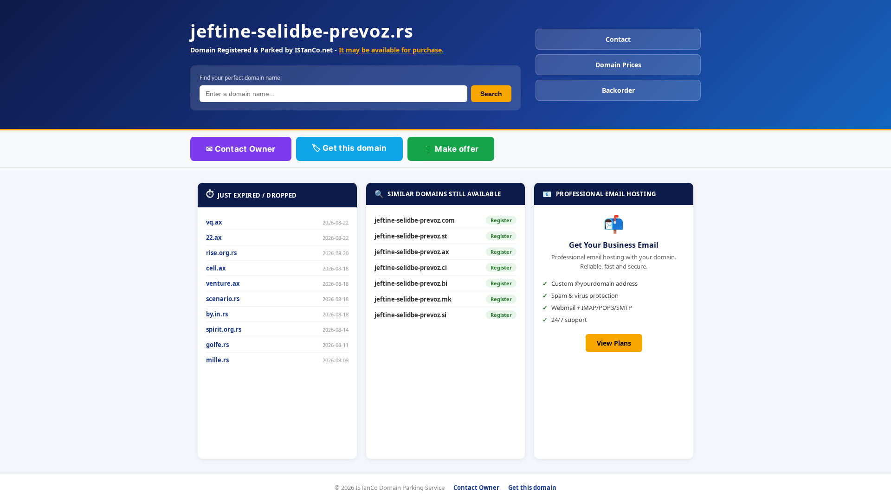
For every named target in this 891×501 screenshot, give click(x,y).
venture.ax (223, 283)
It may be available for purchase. (391, 49)
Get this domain (532, 487)
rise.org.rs (221, 253)
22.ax (214, 237)
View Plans (614, 343)
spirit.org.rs (223, 329)
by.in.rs (217, 314)
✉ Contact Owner (241, 149)
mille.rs (217, 360)
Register (501, 220)
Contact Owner (476, 487)
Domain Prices (618, 64)
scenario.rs (222, 299)
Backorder (618, 90)
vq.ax (214, 222)
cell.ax (216, 268)
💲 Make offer (451, 149)
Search (491, 93)
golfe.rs (217, 344)
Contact (618, 39)
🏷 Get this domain (349, 148)
